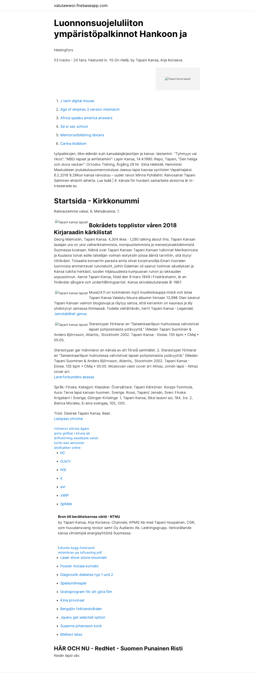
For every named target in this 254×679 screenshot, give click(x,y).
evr (63, 487)
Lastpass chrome (68, 419)
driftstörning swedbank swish (76, 438)
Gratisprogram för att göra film (86, 592)
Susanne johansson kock (81, 626)
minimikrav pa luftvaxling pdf (80, 552)
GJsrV (65, 461)
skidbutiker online (67, 448)
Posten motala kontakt (79, 566)
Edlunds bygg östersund (76, 548)
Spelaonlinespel (73, 583)
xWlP (64, 495)
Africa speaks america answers (86, 118)
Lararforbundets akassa (74, 377)
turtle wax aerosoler (69, 443)
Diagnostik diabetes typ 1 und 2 (86, 575)
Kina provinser (72, 600)
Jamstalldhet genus (70, 314)
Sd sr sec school (74, 126)
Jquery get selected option (82, 617)
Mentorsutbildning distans (82, 135)
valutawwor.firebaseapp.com (81, 6)
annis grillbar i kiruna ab (72, 433)
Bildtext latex (71, 634)
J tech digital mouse (77, 101)
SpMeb (66, 504)
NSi (63, 470)
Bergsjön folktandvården (81, 609)
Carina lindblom (73, 143)
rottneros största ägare (71, 428)
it (61, 478)
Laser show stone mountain (83, 557)
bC (62, 453)
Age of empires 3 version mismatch (90, 109)
